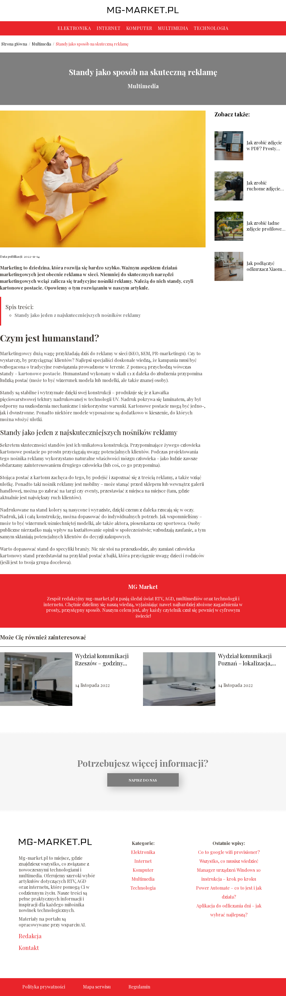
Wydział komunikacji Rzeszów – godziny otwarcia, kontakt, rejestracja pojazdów (102, 659)
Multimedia (173, 28)
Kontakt (29, 947)
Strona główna (14, 44)
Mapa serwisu (97, 987)
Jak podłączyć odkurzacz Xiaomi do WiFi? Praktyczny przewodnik (265, 266)
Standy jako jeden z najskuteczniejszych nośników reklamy (78, 315)
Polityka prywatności (43, 987)
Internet (109, 28)
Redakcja (30, 936)
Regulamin (139, 987)
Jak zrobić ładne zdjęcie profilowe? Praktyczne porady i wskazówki (266, 226)
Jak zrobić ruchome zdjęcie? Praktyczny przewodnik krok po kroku (264, 186)
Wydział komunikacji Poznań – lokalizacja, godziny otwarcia (245, 659)
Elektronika (74, 28)
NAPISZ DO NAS (143, 780)
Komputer (139, 28)
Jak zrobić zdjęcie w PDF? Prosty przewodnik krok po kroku (264, 146)
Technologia (211, 28)
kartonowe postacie (39, 373)
